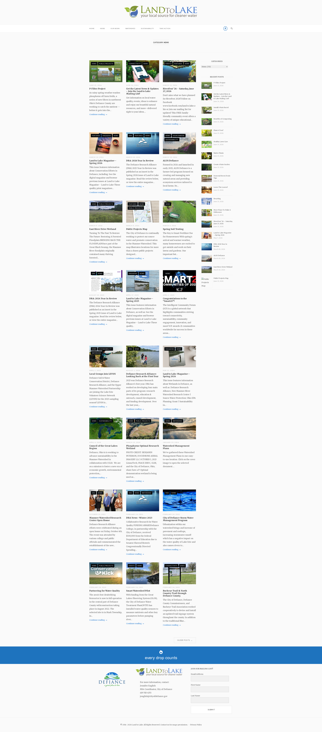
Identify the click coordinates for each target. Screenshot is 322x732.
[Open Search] (232, 28)
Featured (178, 63)
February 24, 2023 (134, 514)
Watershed (130, 28)
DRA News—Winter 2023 (139, 518)
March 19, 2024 (133, 442)
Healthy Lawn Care (221, 142)
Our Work (115, 28)
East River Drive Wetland (102, 229)
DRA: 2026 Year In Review (140, 160)
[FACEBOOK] (225, 28)
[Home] (161, 18)
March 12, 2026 (170, 85)
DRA (130, 135)
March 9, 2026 (96, 226)
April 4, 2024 (95, 442)
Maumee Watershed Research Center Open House (105, 519)
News (102, 28)
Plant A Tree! (218, 130)
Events (168, 63)
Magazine (107, 135)
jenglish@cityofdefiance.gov (153, 696)
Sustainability (147, 28)
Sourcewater (178, 135)
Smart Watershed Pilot (138, 590)
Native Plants (219, 153)
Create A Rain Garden (222, 164)
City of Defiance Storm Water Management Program (178, 519)
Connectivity (135, 63)
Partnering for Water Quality (104, 590)
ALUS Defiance (171, 160)
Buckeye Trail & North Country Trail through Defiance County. (175, 593)
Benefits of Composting (223, 119)
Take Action (164, 28)
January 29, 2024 (171, 442)
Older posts (185, 640)
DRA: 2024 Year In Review (103, 298)
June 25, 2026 (95, 85)
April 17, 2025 (132, 295)
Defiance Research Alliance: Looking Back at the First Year (142, 375)
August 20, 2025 (96, 295)
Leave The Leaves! (221, 187)
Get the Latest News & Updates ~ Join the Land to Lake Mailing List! (142, 91)
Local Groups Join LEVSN (102, 374)
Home (91, 28)
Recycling (217, 199)
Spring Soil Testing (173, 229)
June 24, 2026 (132, 85)
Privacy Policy (196, 725)
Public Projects (106, 63)
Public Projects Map (136, 229)
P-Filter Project (97, 88)
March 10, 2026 (96, 157)
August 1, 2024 (133, 370)
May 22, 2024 (168, 370)
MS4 (167, 493)
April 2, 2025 (169, 295)
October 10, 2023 (97, 514)
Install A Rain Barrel (221, 107)
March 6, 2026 (169, 226)
